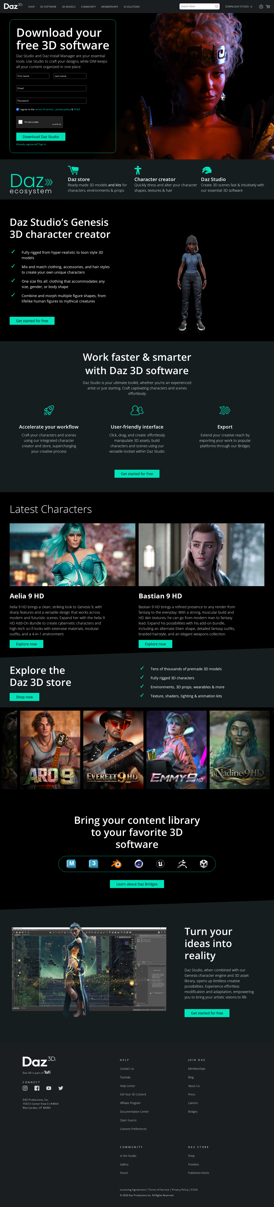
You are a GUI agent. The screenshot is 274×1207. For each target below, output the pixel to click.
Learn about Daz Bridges (137, 884)
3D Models (69, 6)
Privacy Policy (180, 1189)
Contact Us (127, 1069)
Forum (124, 1173)
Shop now (24, 697)
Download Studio (237, 6)
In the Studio (128, 1156)
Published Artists (198, 1173)
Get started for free (32, 320)
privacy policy (63, 109)
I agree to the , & (50, 109)
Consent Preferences (133, 1129)
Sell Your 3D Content (133, 1094)
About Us (194, 1086)
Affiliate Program (130, 1103)
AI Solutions (132, 6)
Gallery (124, 1164)
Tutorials (125, 1077)
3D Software (48, 6)
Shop (31, 6)
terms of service (44, 109)
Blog (191, 1077)
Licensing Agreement (133, 1189)
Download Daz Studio (41, 136)
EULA (77, 109)
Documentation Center (134, 1111)
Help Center (127, 1086)
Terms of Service (158, 1189)
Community (88, 6)
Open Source (128, 1120)
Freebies (193, 1164)
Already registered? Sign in (31, 144)
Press (191, 1094)
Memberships (109, 6)
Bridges (193, 1111)
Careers (193, 1103)
